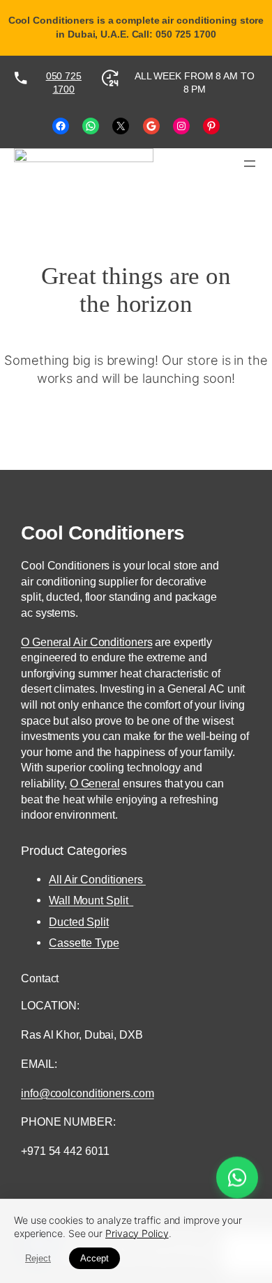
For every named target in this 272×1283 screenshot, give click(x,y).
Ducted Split (79, 921)
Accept (94, 1258)
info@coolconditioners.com (87, 1093)
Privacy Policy (137, 1233)
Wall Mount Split (91, 900)
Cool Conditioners (103, 532)
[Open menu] (249, 163)
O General (95, 783)
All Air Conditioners (97, 879)
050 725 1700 (64, 82)
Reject (38, 1258)
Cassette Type (84, 942)
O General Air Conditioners (86, 642)
